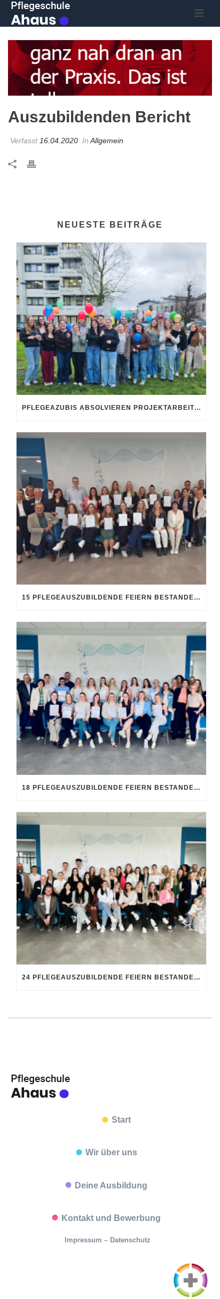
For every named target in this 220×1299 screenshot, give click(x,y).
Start (121, 1119)
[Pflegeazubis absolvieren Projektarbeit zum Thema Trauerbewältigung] (111, 319)
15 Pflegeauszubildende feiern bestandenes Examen (114, 597)
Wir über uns (111, 1152)
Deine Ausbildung (111, 1185)
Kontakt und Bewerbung (111, 1218)
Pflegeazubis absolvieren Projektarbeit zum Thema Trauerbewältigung (114, 407)
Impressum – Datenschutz (108, 1240)
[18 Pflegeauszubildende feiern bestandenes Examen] (111, 698)
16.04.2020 (59, 140)
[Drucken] (36, 164)
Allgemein (106, 140)
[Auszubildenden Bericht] (110, 68)
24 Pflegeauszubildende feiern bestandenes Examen (114, 977)
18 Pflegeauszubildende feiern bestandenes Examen (114, 787)
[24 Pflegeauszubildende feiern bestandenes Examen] (111, 888)
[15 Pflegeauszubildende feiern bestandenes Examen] (111, 508)
